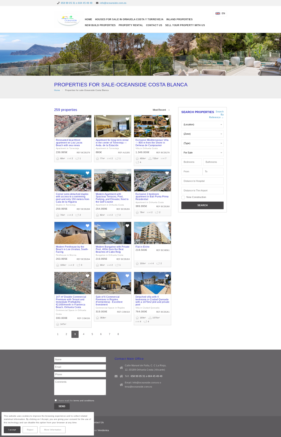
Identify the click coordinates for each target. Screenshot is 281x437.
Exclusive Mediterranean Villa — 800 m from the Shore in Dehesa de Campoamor (152, 142)
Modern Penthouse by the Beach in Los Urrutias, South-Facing (72, 249)
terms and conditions (83, 400)
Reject (30, 430)
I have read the (75, 400)
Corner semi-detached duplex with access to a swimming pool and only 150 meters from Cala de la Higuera (72, 198)
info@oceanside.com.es (113, 3)
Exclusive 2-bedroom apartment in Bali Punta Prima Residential (152, 196)
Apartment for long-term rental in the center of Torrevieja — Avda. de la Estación (112, 142)
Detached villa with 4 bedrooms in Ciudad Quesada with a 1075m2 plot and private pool (152, 301)
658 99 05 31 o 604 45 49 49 (76, 3)
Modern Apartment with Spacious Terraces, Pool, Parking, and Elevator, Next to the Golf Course (112, 198)
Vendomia (103, 430)
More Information (52, 430)
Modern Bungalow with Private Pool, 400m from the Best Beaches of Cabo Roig (112, 249)
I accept (12, 430)
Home (57, 90)
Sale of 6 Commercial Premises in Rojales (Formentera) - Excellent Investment (109, 301)
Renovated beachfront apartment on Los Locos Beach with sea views (69, 142)
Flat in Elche (142, 247)
